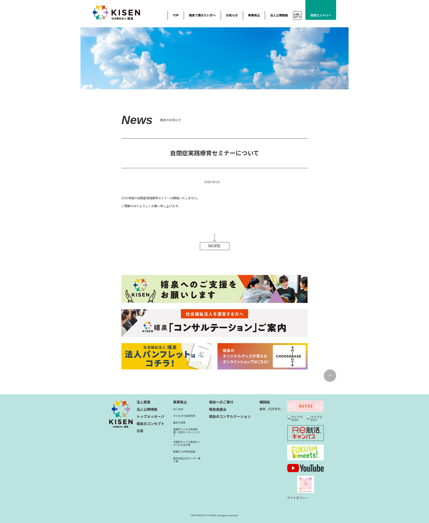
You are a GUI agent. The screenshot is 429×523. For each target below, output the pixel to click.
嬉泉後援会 (217, 409)
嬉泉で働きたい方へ (202, 15)
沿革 (140, 431)
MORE (214, 246)
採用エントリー (320, 15)
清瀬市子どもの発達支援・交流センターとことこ (186, 432)
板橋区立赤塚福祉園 (184, 451)
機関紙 (264, 402)
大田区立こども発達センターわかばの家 (186, 443)
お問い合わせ (297, 15)
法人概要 (143, 402)
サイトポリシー (297, 498)
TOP (176, 15)
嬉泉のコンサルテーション (230, 417)
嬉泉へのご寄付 (221, 402)
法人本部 (178, 409)
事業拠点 (254, 15)
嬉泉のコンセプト (150, 424)
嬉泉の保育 (179, 422)
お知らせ (232, 15)
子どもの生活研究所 (184, 416)
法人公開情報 (279, 15)
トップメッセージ (150, 417)
